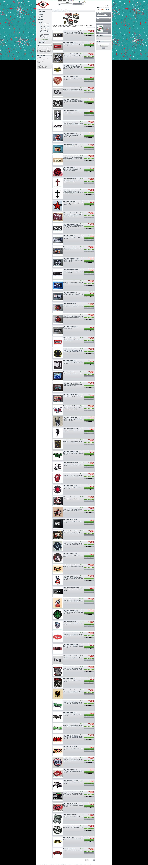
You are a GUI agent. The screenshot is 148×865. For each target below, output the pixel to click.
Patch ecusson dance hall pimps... (70, 553)
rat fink (48, 50)
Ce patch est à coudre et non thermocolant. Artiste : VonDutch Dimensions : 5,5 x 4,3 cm (72, 373)
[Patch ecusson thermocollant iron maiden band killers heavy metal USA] (58, 671)
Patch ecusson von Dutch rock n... (70, 144)
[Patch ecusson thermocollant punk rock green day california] (58, 455)
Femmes (41, 16)
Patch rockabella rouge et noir (69, 848)
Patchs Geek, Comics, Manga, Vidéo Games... (44, 37)
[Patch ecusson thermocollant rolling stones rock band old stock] (58, 478)
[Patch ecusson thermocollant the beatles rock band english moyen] (58, 92)
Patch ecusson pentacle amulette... (71, 542)
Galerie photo (39, 65)
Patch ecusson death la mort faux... (71, 780)
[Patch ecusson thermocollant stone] (58, 262)
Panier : (107, 7)
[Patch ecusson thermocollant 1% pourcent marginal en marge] (58, 115)
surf (48, 49)
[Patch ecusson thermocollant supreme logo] (58, 47)
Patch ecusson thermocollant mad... (71, 758)
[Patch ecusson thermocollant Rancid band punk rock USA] (58, 683)
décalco (40, 51)
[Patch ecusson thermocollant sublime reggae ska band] (58, 728)
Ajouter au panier (89, 33)
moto (40, 52)
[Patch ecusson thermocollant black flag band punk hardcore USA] (58, 365)
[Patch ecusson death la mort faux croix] (58, 785)
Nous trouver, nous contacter (42, 58)
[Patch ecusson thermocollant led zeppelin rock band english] (58, 648)
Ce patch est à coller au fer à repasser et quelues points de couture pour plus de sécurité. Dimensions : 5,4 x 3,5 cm (73, 567)
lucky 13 (40, 50)
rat (41, 52)
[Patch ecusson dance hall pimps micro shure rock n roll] (58, 558)
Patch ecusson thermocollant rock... (71, 496)
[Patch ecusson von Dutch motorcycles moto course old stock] (58, 376)
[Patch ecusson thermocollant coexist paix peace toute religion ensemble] (58, 126)
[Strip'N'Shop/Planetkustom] (43, 8)
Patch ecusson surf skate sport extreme (45, 24)
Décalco (41, 21)
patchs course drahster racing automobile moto (44, 28)
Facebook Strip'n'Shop (41, 67)
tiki (37, 50)
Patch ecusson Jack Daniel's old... (70, 99)
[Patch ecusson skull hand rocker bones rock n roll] (58, 421)
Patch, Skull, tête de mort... (45, 26)
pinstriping (44, 50)
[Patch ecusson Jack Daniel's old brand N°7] (58, 103)
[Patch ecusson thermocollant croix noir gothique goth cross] (58, 194)
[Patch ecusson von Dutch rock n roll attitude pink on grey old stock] (58, 387)
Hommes (41, 14)
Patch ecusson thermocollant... (70, 42)
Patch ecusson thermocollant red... (70, 485)
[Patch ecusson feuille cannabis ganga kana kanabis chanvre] (58, 614)
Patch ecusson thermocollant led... (70, 53)
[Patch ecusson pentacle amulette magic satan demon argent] (58, 546)
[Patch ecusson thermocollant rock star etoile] (58, 512)
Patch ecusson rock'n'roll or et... (70, 65)
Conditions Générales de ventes (43, 60)
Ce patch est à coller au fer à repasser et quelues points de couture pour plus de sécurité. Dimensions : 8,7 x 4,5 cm (73, 294)
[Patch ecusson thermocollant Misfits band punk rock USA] (58, 705)
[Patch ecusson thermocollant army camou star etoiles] (58, 160)
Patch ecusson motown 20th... (69, 280)
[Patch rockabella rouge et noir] (58, 853)
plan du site (84, 2)
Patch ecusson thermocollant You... (71, 212)
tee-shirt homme (48, 51)
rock (50, 49)
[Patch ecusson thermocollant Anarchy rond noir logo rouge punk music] (58, 171)
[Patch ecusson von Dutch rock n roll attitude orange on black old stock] (58, 149)
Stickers (41, 19)
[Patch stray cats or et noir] (58, 842)
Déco (40, 17)
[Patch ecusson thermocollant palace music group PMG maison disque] (58, 296)
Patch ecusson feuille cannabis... (70, 610)
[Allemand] (73, 1)
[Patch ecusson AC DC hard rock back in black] (58, 524)
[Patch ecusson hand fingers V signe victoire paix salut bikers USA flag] (58, 580)
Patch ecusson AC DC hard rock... (70, 519)
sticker (38, 46)
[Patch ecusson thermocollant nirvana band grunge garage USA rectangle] (58, 444)
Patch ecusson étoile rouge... (69, 201)
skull (43, 46)
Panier (98, 18)
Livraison (39, 57)
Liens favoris (39, 63)
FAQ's (38, 62)
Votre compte (101, 7)
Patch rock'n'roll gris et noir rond (70, 826)
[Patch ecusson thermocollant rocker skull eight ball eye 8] (58, 626)
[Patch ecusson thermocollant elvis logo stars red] (58, 773)
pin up (46, 46)
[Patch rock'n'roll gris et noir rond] (58, 830)
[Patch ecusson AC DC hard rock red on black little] (58, 739)
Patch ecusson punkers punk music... (71, 587)
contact (79, 2)
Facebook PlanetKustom (42, 66)
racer (43, 52)
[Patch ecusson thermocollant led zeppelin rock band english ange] (58, 58)
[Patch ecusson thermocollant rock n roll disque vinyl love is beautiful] (58, 501)
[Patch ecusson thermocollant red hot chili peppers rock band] (58, 490)
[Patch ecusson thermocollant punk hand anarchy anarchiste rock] (58, 467)
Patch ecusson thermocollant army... (71, 156)
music (44, 49)
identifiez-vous (108, 5)
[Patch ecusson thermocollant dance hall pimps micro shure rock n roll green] (58, 308)
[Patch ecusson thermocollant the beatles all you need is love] (58, 81)
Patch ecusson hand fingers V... (70, 576)
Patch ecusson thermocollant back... (71, 269)
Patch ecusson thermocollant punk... (71, 451)
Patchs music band (44, 39)
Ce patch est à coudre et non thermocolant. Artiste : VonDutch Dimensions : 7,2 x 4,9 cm (72, 146)
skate (46, 49)
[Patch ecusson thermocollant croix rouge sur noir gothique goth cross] (58, 183)
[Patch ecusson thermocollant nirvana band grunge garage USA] (58, 694)
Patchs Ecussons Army (44, 30)
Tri (85, 27)
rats (48, 46)
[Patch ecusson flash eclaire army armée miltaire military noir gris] (58, 433)
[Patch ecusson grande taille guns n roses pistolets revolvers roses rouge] (58, 410)
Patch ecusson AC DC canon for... (70, 814)
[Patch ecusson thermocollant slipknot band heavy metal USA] (58, 717)
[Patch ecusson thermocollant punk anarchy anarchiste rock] (58, 535)
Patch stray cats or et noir (69, 837)
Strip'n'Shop (42, 11)
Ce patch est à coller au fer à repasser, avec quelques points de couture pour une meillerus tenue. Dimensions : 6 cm (73, 544)
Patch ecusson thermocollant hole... (71, 633)
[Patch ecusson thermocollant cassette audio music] (58, 342)
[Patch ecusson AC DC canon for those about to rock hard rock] (58, 819)
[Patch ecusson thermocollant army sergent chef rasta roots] (58, 569)
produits (90, 859)
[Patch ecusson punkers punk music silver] (58, 592)
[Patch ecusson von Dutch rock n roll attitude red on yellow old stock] (58, 399)
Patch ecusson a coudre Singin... (70, 326)
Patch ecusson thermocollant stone (71, 258)
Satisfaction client (40, 61)
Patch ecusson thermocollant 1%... (70, 110)
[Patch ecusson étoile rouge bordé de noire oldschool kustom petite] (58, 206)
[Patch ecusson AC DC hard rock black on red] (58, 807)
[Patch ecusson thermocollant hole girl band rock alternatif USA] (58, 637)
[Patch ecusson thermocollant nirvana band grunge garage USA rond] (58, 353)
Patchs (40, 22)
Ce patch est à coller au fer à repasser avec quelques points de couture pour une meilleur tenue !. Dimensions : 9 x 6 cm (73, 101)
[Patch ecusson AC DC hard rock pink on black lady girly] (58, 751)
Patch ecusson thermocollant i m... (70, 224)
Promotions (100, 24)
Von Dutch (41, 42)
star (38, 52)
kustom (38, 49)
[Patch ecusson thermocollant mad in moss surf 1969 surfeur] (58, 762)
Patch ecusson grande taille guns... (70, 405)
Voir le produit (89, 35)
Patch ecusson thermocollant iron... (71, 667)
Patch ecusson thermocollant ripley (71, 31)
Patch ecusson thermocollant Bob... (71, 792)
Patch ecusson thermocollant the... (70, 76)
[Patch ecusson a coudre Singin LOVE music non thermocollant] (58, 331)
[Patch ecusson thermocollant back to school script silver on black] (58, 274)
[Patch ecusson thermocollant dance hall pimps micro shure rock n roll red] (58, 319)
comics (43, 51)
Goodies (41, 13)
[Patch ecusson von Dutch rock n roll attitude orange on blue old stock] (58, 251)
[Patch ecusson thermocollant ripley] (58, 35)
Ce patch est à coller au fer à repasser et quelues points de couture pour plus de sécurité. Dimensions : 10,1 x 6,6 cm (73, 283)
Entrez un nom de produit (101, 14)
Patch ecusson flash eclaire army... (71, 428)
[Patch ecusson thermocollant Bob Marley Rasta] (58, 796)
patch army (47, 52)
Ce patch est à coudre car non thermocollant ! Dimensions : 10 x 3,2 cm (71, 328)
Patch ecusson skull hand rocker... (70, 417)
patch (41, 46)
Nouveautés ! (100, 35)
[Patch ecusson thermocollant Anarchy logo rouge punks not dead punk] (58, 137)
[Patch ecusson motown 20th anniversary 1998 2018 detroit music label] (58, 285)
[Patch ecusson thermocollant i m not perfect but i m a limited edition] (58, 228)
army (41, 49)
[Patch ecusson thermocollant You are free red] (58, 217)
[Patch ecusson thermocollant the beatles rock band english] (58, 660)
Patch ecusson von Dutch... (69, 371)
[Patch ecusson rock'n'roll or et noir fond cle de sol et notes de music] (58, 69)
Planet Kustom (42, 41)
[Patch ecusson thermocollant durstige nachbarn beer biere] (58, 240)
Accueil (53, 9)
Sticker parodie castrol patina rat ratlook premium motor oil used (106, 27)
